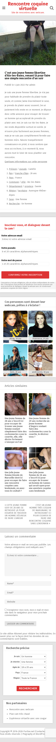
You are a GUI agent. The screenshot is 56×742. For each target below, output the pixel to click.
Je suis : (17, 656)
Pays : (18, 673)
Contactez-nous (43, 731)
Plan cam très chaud (19, 714)
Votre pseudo (8, 248)
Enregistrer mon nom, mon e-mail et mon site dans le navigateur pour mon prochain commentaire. (27, 613)
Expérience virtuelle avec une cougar (28, 718)
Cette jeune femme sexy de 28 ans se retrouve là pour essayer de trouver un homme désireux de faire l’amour (16, 512)
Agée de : (17, 667)
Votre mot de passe (11, 260)
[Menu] (3, 8)
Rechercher (28, 688)
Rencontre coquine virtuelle (28, 6)
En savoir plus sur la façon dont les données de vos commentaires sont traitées (27, 636)
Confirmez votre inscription (25, 274)
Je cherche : (15, 662)
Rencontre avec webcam (21, 709)
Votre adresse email (11, 235)
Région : (17, 678)
